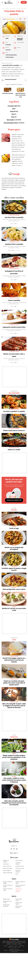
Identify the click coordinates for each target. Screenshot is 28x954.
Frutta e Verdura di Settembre (20, 886)
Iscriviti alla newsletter (14, 500)
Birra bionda (10, 120)
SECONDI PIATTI (12, 8)
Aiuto (19, 947)
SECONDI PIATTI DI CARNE (21, 8)
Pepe (12, 117)
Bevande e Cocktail (18, 871)
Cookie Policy (21, 945)
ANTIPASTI (14, 606)
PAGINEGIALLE (13, 941)
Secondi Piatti (19, 860)
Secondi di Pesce (20, 866)
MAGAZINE (14, 753)
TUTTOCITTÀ (15, 942)
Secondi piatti (14, 392)
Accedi (23, 2)
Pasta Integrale (7, 870)
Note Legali (11, 945)
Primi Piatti (6, 864)
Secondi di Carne (20, 868)
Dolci (17, 874)
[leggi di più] (25, 80)
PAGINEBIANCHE (9, 942)
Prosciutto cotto (12, 106)
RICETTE (7, 8)
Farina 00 (12, 111)
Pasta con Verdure (7, 868)
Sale (13, 114)
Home (3, 8)
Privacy (16, 945)
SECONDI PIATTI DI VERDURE (14, 215)
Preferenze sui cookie (12, 947)
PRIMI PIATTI (14, 587)
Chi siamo (5, 945)
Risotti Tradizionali (7, 872)
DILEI (20, 942)
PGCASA (4, 942)
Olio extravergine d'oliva (11, 123)
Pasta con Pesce (7, 866)
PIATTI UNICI (14, 545)
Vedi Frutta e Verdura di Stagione (19, 890)
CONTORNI (14, 526)
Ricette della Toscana (19, 907)
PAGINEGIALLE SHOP (21, 941)
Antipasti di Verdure (6, 861)
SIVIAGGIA (24, 942)
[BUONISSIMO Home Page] (9, 2)
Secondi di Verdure (18, 863)
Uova (13, 108)
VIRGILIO (8, 941)
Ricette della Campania (6, 905)
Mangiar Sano (6, 899)
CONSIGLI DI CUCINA (14, 656)
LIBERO (4, 941)
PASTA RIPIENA (14, 566)
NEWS (14, 799)
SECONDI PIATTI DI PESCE (14, 241)
